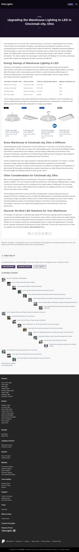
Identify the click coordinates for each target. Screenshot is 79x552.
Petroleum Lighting (6, 472)
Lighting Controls (7, 441)
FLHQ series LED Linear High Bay (28, 131)
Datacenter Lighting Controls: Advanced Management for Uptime (55, 336)
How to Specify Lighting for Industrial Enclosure (29, 286)
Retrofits (3, 487)
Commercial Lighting (7, 466)
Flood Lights (4, 384)
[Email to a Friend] (39, 233)
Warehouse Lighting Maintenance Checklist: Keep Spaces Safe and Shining (53, 332)
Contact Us (19, 541)
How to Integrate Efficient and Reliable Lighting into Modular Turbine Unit (52, 298)
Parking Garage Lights (7, 390)
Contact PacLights (8, 523)
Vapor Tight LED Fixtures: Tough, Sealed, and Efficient (31, 320)
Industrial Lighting (6, 468)
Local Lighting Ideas (7, 365)
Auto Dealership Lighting (8, 474)
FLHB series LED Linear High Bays (64, 131)
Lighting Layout (5, 498)
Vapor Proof (4, 423)
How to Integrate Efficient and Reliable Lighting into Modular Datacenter (46, 294)
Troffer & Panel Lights (7, 413)
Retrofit (4, 430)
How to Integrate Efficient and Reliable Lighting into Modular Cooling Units (26, 312)
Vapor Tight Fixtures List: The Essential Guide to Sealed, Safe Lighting (41, 324)
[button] (76, 4)
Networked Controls (6, 445)
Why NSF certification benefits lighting (16, 278)
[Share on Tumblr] (50, 233)
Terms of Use (35, 541)
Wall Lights (4, 386)
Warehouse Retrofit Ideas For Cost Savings (23, 316)
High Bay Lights (5, 405)
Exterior (4, 378)
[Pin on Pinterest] (43, 233)
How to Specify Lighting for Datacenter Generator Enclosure (38, 290)
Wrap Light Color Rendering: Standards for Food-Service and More (45, 328)
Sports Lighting (5, 470)
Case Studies (6, 479)
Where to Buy (6, 514)
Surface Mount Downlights (8, 417)
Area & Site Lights (6, 382)
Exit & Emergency (6, 419)
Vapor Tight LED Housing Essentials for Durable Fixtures (27, 354)
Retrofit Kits (4, 436)
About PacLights (6, 456)
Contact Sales (5, 518)
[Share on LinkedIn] (46, 233)
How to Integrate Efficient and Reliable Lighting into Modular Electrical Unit (58, 302)
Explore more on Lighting (8, 363)
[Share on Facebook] (32, 233)
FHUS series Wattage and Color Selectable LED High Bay (47, 132)
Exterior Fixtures (6, 485)
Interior (4, 401)
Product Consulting (6, 496)
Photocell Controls (6, 447)
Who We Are (9, 541)
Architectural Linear (6, 411)
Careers (27, 541)
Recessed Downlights (7, 415)
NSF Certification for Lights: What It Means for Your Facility (22, 350)
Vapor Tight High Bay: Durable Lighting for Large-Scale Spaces (33, 358)
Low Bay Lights (5, 407)
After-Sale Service (6, 500)
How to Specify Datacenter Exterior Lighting (23, 282)
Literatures (4, 509)
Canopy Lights (5, 388)
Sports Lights (5, 392)
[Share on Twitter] (36, 233)
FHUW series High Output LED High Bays (12, 131)
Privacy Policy (46, 541)
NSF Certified (5, 421)
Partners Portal (56, 541)
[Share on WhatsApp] (29, 233)
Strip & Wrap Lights (6, 409)
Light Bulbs (4, 434)
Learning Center (5, 458)
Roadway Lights (5, 394)
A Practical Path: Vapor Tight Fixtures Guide (55, 340)
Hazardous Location (7, 396)
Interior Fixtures (5, 483)
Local (39, 17)
